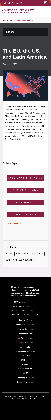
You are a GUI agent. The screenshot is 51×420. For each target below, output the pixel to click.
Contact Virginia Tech (25, 315)
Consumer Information (25, 351)
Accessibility (25, 347)
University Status (25, 320)
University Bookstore (25, 378)
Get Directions (21, 307)
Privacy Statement (25, 329)
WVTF (25, 373)
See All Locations (23, 311)
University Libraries (25, 342)
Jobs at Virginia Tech (25, 382)
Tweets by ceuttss (15, 223)
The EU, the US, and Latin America (17, 20)
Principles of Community (25, 325)
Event (9, 254)
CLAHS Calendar (25, 190)
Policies (25, 364)
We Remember (27, 338)
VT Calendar (25, 202)
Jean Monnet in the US (25, 178)
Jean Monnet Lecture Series (29, 254)
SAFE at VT (26, 360)
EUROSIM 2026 (25, 214)
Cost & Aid (25, 356)
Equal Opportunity (25, 369)
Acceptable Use (25, 333)
